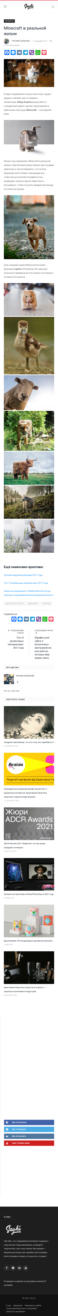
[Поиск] (53, 6)
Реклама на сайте (33, 1305)
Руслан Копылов (21, 41)
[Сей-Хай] (29, 6)
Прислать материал (15, 1311)
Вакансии (17, 1305)
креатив (46, 604)
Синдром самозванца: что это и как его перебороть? (29, 742)
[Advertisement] (27, 1067)
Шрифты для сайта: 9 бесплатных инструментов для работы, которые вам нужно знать (43, 647)
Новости (9, 21)
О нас (8, 1305)
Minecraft (33, 604)
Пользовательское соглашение (21, 1308)
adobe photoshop (15, 604)
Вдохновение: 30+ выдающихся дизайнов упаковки (28, 941)
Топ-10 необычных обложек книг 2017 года (26, 583)
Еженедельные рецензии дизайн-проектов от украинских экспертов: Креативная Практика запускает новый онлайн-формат (25, 793)
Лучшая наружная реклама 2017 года (23, 575)
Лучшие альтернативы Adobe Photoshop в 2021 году (29, 894)
